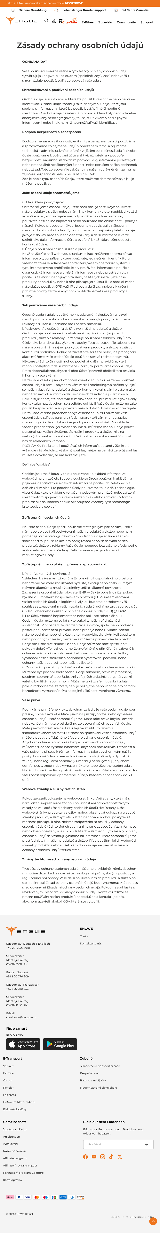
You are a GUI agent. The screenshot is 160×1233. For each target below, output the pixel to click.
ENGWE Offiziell (24, 1214)
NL (145, 1217)
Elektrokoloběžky (15, 1109)
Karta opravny (12, 1180)
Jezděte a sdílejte (14, 1129)
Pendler (8, 1087)
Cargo (7, 1080)
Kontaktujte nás (91, 943)
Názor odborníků (14, 1151)
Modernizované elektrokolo (98, 1087)
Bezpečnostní (89, 1073)
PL (149, 1217)
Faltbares (9, 1095)
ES (141, 1217)
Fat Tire (8, 1073)
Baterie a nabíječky (93, 1080)
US (123, 1217)
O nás (84, 936)
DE (127, 1217)
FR (134, 1217)
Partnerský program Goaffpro (23, 1172)
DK (152, 1217)
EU (119, 1217)
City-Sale (69, 22)
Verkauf (8, 1066)
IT (138, 1217)
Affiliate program (15, 1158)
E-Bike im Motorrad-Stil (19, 1102)
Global (113, 1217)
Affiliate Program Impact (20, 1165)
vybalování (10, 1144)
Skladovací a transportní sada (100, 1066)
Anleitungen (11, 1136)
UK (131, 1217)
